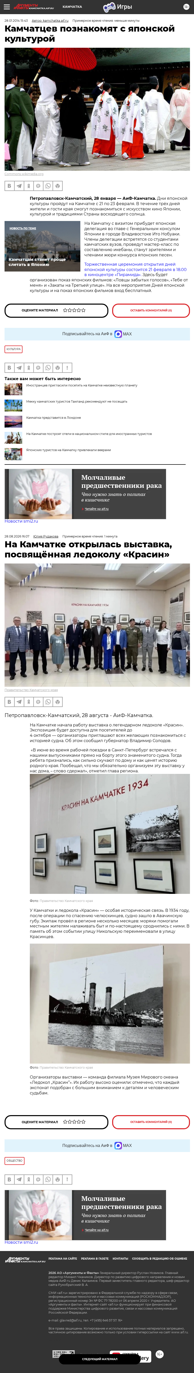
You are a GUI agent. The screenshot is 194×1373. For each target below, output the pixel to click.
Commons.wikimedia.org (24, 174)
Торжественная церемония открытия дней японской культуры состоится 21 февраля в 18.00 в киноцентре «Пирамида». (135, 269)
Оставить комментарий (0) (151, 310)
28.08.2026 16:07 (17, 536)
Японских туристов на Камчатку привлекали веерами (68, 450)
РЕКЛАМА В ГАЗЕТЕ (95, 1258)
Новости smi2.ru (21, 521)
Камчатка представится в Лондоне (53, 418)
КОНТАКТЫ (120, 1258)
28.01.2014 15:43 (16, 20)
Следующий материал (99, 1359)
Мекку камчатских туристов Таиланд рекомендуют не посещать (76, 401)
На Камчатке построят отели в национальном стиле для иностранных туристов (89, 434)
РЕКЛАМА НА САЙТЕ (62, 1258)
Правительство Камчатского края (31, 690)
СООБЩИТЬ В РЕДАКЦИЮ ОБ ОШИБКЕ (159, 1258)
